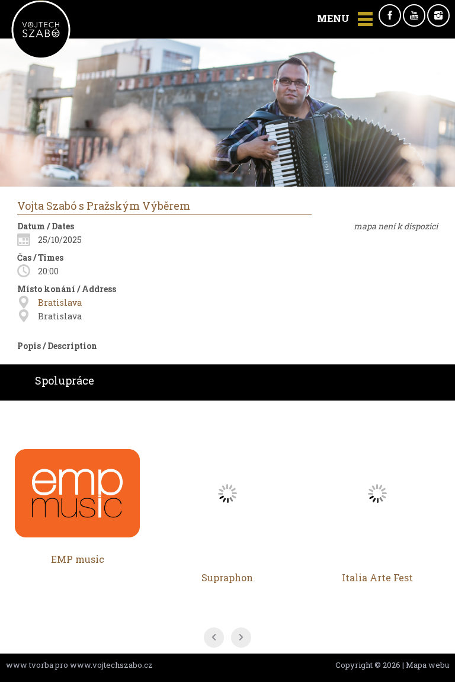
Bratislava (60, 302)
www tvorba (29, 664)
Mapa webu (427, 664)
